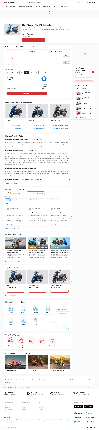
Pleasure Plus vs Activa (16, 128)
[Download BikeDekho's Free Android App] (88, 406)
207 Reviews (28, 31)
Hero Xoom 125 (85, 97)
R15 (30, 419)
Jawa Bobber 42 (47, 421)
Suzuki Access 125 (33, 285)
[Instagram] (94, 428)
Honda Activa (10, 285)
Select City (91, 6)
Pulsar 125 (50, 419)
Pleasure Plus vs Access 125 (38, 128)
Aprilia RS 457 (22, 421)
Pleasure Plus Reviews (15, 228)
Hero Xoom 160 (85, 102)
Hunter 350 (6, 419)
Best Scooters (13, 295)
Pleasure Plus (7, 19)
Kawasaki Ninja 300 (39, 421)
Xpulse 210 (44, 419)
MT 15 (21, 419)
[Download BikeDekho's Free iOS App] (78, 406)
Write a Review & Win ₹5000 (35, 193)
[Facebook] (84, 428)
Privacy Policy (7, 411)
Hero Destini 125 (86, 92)
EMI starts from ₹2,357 (28, 36)
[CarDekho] (78, 413)
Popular (77, 88)
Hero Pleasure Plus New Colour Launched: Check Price (14, 251)
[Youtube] (91, 428)
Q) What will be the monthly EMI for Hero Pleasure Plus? (21, 150)
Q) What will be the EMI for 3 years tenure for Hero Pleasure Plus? (23, 179)
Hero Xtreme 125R (7, 421)
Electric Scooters (11, 370)
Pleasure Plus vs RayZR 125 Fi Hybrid (60, 128)
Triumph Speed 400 (63, 419)
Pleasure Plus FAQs (14, 183)
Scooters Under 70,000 (57, 370)
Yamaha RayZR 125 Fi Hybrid (58, 285)
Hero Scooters (83, 117)
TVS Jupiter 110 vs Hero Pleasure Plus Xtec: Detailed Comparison (37, 251)
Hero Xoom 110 (85, 107)
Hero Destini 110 (86, 112)
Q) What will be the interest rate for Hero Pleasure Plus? (20, 168)
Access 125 (31, 120)
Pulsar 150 (28, 421)
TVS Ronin (39, 419)
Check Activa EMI (15, 125)
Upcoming (83, 88)
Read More (68, 29)
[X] (87, 428)
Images (17, 19)
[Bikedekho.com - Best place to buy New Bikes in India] (9, 2)
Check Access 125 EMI (38, 125)
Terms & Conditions (8, 409)
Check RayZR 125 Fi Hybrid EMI (60, 125)
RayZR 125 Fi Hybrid (56, 120)
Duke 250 (33, 421)
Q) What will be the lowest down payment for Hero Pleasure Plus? (23, 139)
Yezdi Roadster (56, 419)
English (78, 2)
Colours (35, 19)
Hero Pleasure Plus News (15, 261)
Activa (8, 120)
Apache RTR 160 (15, 421)
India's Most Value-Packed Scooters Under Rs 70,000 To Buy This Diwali (60, 251)
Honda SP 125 (26, 419)
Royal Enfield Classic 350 (14, 419)
